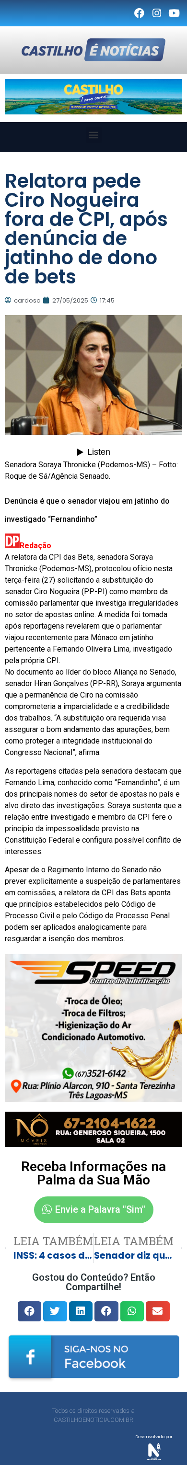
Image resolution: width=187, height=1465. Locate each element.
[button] (94, 135)
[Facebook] (139, 13)
